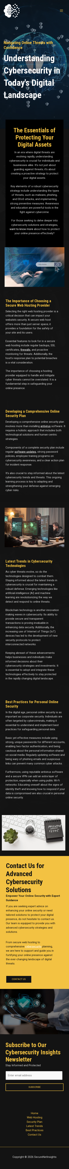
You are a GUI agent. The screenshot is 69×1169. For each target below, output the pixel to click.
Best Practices (34, 1130)
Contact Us (34, 1134)
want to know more (21, 229)
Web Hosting (34, 1117)
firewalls (25, 349)
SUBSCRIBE (35, 1087)
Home (34, 1113)
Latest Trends (34, 1126)
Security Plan (34, 1121)
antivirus (45, 426)
